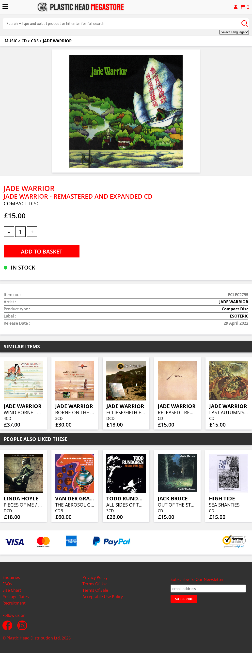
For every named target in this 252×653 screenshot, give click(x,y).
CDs (35, 41)
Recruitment (14, 603)
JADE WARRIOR (57, 41)
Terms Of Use (95, 584)
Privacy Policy (95, 577)
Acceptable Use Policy (102, 596)
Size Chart (11, 590)
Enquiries (11, 577)
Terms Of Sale (95, 590)
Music (11, 41)
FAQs (7, 584)
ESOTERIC (239, 316)
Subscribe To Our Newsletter (197, 579)
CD (24, 41)
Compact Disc (235, 309)
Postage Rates (15, 596)
